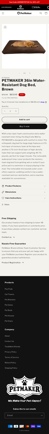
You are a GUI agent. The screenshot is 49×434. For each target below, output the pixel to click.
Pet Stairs (9, 321)
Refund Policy (10, 363)
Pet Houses (9, 316)
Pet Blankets (10, 300)
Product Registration (11, 263)
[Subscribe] (41, 415)
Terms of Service (12, 357)
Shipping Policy (11, 368)
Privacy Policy (10, 352)
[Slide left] (19, 73)
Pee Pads (9, 289)
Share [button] (7, 204)
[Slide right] (29, 73)
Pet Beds (8, 310)
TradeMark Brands (12, 347)
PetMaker (26, 430)
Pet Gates (9, 305)
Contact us (7, 237)
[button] (3, 13)
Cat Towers (9, 294)
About (7, 336)
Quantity (5, 106)
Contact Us (9, 341)
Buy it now (24, 126)
